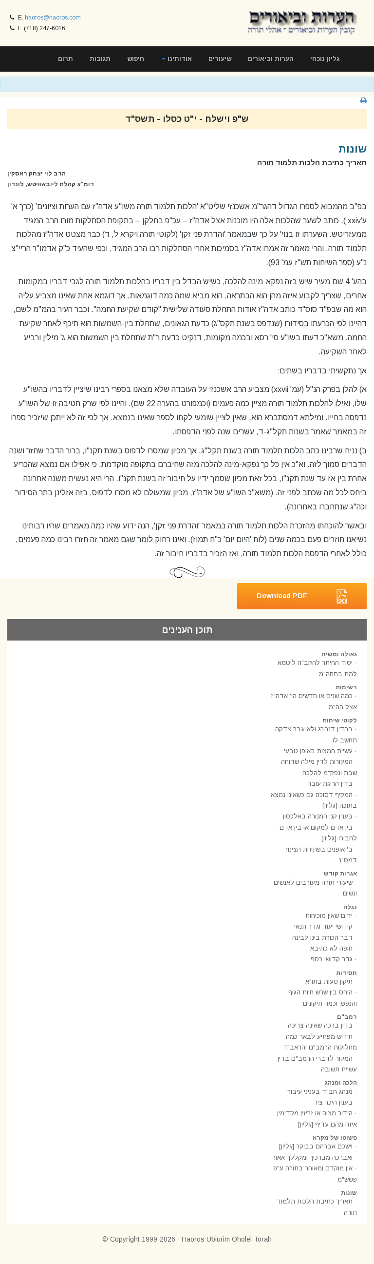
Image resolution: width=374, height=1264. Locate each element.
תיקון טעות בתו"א (329, 981)
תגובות (100, 58)
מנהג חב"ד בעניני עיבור (320, 1091)
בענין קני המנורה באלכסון (318, 816)
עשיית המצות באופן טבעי (318, 751)
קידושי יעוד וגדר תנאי (323, 926)
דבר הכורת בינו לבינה (322, 937)
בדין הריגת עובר (330, 783)
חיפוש (135, 58)
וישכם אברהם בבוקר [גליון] (316, 1146)
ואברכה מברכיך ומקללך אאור (312, 1157)
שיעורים (219, 58)
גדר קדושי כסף (332, 959)
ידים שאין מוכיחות (329, 915)
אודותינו (179, 58)
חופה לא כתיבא (331, 948)
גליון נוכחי (324, 58)
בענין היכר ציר (333, 1102)
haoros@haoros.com (53, 17)
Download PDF (282, 596)
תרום (65, 58)
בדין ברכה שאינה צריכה (320, 1025)
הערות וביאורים (271, 58)
